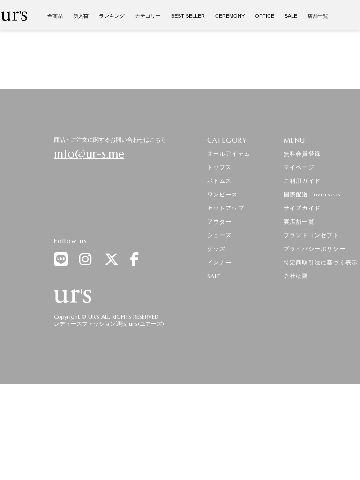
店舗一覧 (318, 16)
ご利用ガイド (302, 180)
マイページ (299, 167)
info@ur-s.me (89, 154)
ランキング (112, 16)
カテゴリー (148, 16)
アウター (219, 221)
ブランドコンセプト (311, 235)
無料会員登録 (302, 153)
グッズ (216, 248)
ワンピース (222, 194)
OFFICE (264, 16)
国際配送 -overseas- (314, 194)
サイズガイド (302, 207)
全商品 (55, 16)
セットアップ (225, 207)
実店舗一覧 (299, 221)
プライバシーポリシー (314, 248)
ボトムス (219, 180)
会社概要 (296, 275)
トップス (219, 167)
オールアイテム (228, 153)
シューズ (219, 235)
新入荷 (81, 16)
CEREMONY (230, 16)
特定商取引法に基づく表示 (321, 262)
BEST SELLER (188, 16)
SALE (291, 16)
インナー (219, 262)
